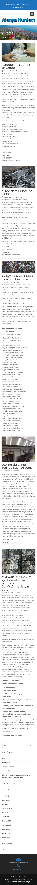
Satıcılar (22, 86)
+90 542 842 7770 (17, 8)
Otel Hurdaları (6, 633)
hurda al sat (7, 73)
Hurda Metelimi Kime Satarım (18, 628)
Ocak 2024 (6, 796)
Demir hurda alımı (13, 603)
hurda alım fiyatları (18, 613)
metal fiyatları (27, 631)
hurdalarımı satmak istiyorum (16, 66)
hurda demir (6, 212)
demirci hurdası (10, 210)
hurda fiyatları (18, 623)
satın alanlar (30, 86)
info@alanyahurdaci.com (18, 863)
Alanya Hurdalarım (8, 600)
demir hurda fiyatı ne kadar (11, 205)
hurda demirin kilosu (24, 620)
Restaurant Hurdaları (18, 633)
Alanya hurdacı (7, 287)
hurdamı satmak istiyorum (10, 86)
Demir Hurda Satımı (26, 603)
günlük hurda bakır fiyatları (16, 610)
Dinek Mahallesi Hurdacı (15, 292)
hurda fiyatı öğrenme (19, 73)
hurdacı (4, 631)
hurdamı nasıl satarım (9, 84)
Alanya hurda (26, 285)
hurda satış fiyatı (15, 78)
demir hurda (27, 202)
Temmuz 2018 (7, 825)
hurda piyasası (16, 76)
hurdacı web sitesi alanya (13, 215)
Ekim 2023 (5, 804)
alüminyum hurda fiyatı (22, 600)
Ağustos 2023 (7, 808)
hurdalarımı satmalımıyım (24, 81)
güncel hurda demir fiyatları (11, 608)
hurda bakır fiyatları (8, 615)
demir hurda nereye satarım (13, 207)
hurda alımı (28, 613)
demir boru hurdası (15, 202)
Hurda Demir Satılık (22, 618)
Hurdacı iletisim (10, 4)
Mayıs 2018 (6, 833)
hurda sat (24, 76)
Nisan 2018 (6, 838)
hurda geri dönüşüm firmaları (16, 625)
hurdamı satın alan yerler (25, 84)
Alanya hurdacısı (8, 767)
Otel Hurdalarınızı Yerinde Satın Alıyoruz (17, 466)
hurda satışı (11, 81)
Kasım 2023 (6, 800)
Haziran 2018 (6, 829)
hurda (9, 613)
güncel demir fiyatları (23, 605)
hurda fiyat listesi (16, 212)
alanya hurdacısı (17, 287)
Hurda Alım (6, 763)
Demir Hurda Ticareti (8, 605)
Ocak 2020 (6, 813)
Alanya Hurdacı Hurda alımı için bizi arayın (17, 277)
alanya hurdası (13, 290)
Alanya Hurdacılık (27, 598)
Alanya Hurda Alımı (19, 595)
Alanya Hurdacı (7, 850)
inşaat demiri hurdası (13, 217)
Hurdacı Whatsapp (23, 4)
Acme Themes (26, 879)
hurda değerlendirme (24, 210)
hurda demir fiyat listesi (23, 615)
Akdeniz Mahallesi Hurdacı (12, 285)
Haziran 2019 (6, 821)
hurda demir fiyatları (8, 618)
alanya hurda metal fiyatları (12, 200)
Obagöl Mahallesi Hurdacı (16, 295)
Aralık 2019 (6, 817)
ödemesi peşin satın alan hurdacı (14, 771)
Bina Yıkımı (6, 758)
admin (19, 71)
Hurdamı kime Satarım (14, 631)
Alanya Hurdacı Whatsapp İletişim (19, 882)
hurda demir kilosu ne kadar (17, 192)
